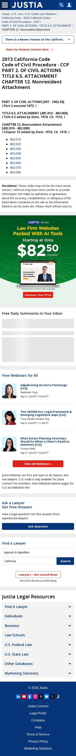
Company (38, 720)
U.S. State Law (16, 654)
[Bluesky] (46, 696)
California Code (11, 17)
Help (38, 727)
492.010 (15, 139)
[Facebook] (29, 696)
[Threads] (41, 696)
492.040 (15, 153)
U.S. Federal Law (18, 644)
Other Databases (19, 663)
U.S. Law (17, 13)
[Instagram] (35, 696)
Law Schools (15, 635)
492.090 (15, 172)
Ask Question (38, 526)
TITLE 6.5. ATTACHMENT (55, 25)
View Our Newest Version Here (27, 49)
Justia (5, 13)
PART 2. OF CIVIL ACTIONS (19, 25)
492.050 (15, 158)
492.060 (15, 163)
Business (12, 625)
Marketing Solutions (21, 673)
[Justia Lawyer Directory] (58, 696)
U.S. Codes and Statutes (40, 13)
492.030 (15, 149)
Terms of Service (38, 734)
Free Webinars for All (20, 375)
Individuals (14, 616)
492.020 (15, 144)
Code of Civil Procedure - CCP (20, 21)
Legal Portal (38, 713)
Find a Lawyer (14, 543)
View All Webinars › (38, 464)
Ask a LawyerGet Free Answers (17, 504)
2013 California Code (37, 17)
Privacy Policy (38, 741)
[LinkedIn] (18, 696)
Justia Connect (38, 706)
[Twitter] (52, 696)
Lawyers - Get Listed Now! (38, 574)
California (18, 190)
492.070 (15, 167)
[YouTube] (24, 696)
